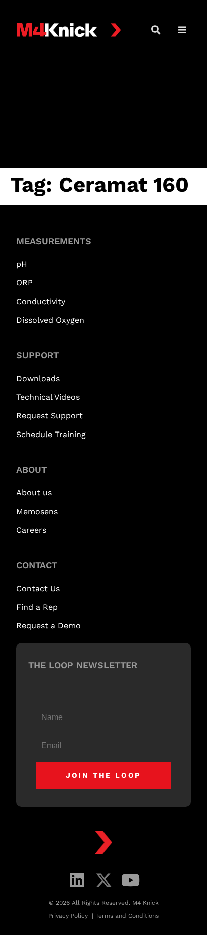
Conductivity (40, 301)
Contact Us (38, 588)
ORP (24, 282)
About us (34, 492)
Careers (31, 530)
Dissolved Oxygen (50, 320)
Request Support (49, 415)
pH (21, 264)
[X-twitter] (103, 880)
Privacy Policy (69, 915)
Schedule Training (51, 434)
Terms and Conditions (127, 915)
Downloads (38, 378)
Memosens (37, 511)
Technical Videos (48, 397)
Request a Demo (48, 625)
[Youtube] (130, 880)
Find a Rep (37, 607)
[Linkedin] (77, 880)
